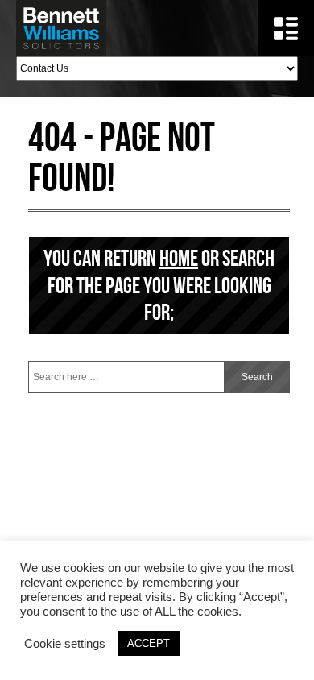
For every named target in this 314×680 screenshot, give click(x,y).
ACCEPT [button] (148, 643)
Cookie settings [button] (64, 643)
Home (178, 258)
